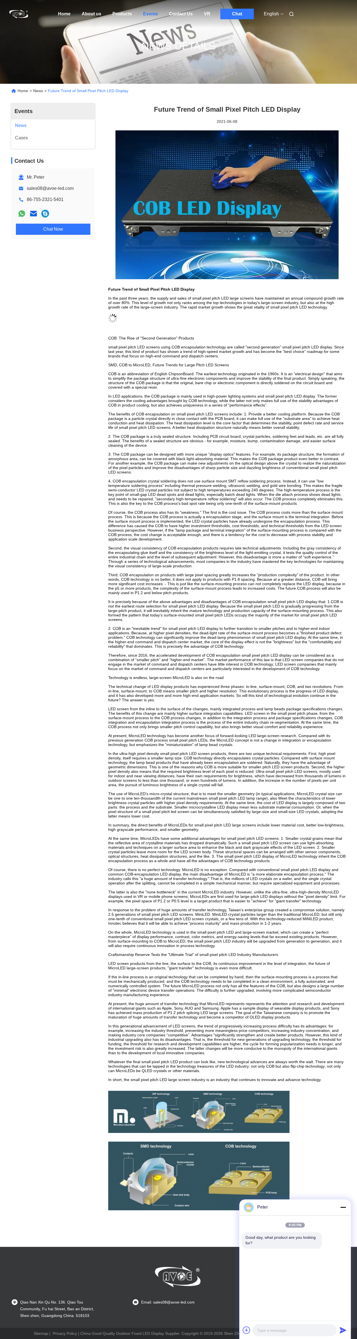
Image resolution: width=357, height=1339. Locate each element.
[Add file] (246, 1330)
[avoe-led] (45, 213)
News (38, 91)
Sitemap (41, 1333)
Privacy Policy (65, 1333)
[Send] (343, 1330)
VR (207, 13)
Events (150, 13)
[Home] (19, 14)
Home (64, 13)
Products (122, 13)
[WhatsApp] (21, 213)
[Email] (33, 213)
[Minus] (343, 1207)
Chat (237, 13)
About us (91, 13)
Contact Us (181, 13)
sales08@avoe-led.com (50, 188)
